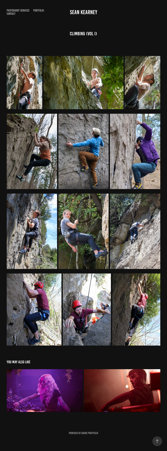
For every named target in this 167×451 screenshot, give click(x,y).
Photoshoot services (18, 10)
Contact (11, 13)
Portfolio (38, 10)
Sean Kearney (83, 12)
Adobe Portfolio (89, 433)
